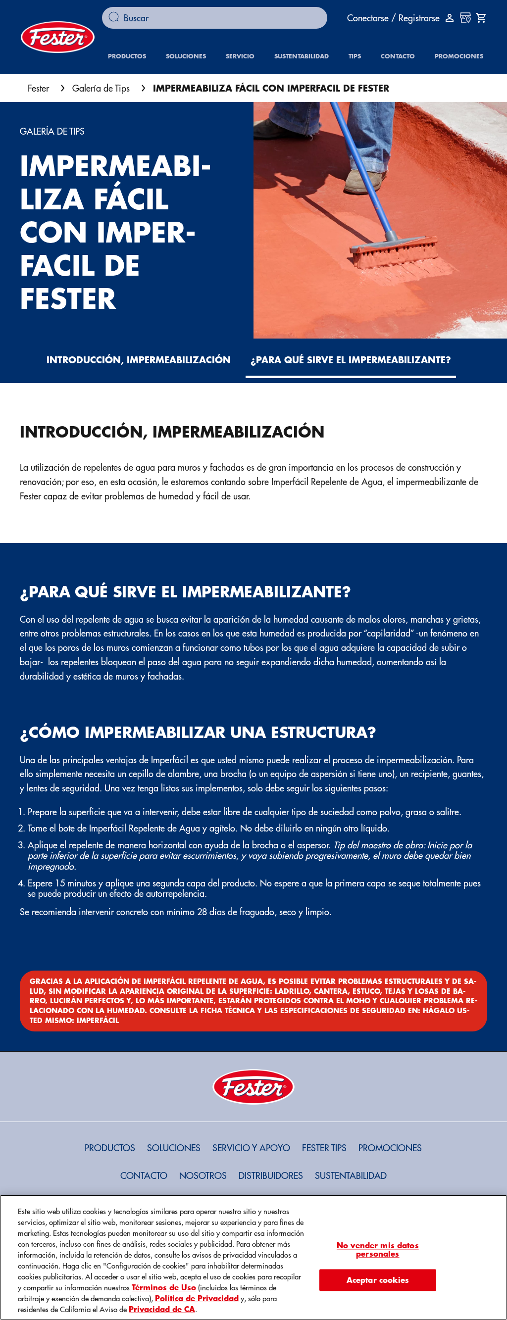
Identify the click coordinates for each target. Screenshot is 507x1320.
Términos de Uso (164, 1287)
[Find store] (465, 18)
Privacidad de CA (162, 1309)
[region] (253, 1257)
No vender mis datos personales (378, 1249)
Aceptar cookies (378, 1279)
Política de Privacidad (197, 1298)
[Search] (116, 18)
